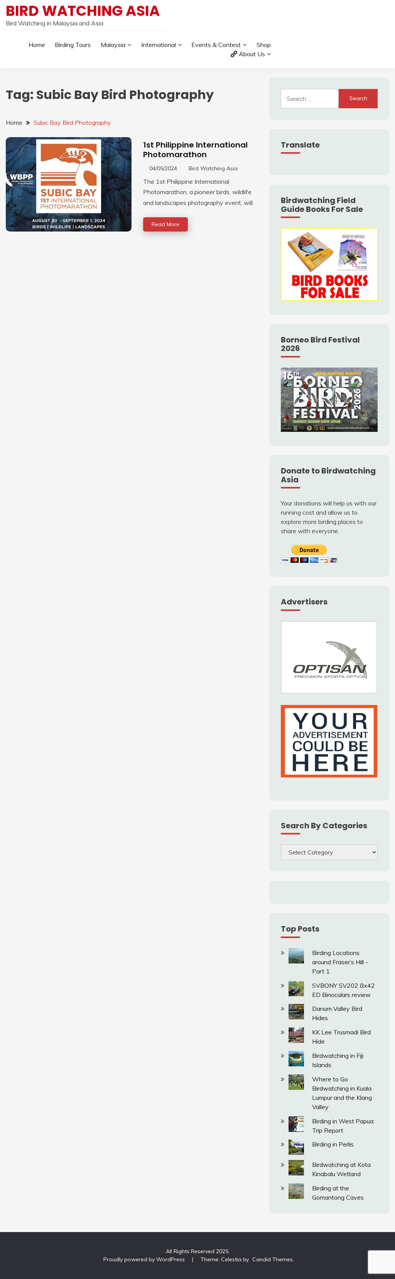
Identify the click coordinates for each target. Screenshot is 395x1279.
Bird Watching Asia (83, 11)
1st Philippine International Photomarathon (195, 149)
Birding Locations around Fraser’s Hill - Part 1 (340, 962)
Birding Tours (73, 45)
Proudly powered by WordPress (144, 1259)
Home (37, 45)
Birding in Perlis (333, 1144)
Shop (264, 45)
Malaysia (113, 45)
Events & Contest (216, 45)
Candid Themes (272, 1259)
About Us (252, 54)
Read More (165, 224)
